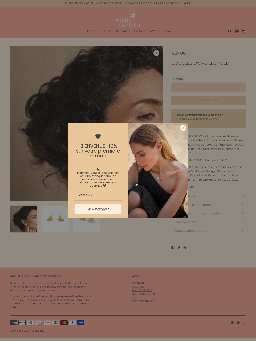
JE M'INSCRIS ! (98, 209)
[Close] (183, 128)
